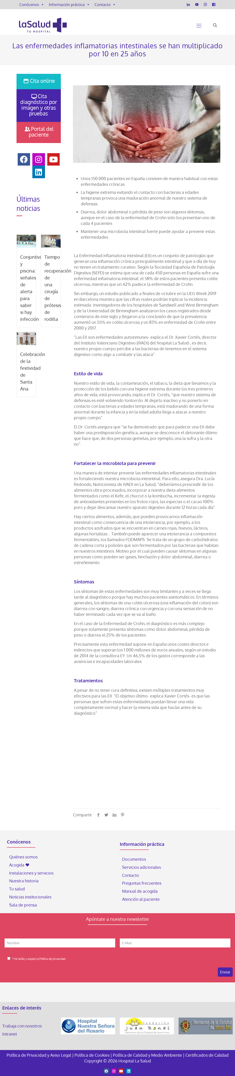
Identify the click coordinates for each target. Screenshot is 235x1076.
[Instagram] (205, 4)
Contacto (103, 4)
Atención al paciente (141, 899)
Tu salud (17, 888)
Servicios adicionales (141, 867)
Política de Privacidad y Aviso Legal (39, 1055)
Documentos (134, 859)
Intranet (10, 1033)
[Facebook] (214, 4)
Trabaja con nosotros (22, 1025)
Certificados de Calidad (207, 1055)
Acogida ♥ (19, 864)
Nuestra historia (24, 880)
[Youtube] (121, 1070)
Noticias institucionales (30, 896)
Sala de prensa (23, 904)
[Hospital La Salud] (42, 25)
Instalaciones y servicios (31, 872)
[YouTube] (197, 4)
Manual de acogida (140, 891)
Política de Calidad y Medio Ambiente (147, 1055)
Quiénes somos (23, 856)
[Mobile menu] (199, 25)
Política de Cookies (92, 1055)
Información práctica (67, 4)
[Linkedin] (128, 1070)
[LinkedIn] (188, 4)
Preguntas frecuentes (141, 883)
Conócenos (29, 4)
